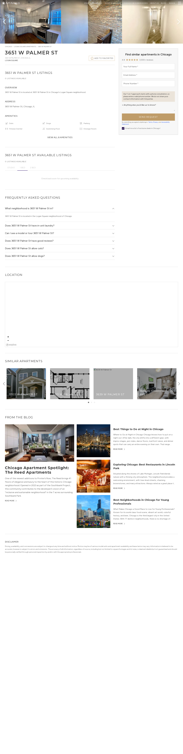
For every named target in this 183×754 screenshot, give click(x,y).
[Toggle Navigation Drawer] (179, 3)
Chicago (8, 46)
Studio (11, 167)
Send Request (148, 117)
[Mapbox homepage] (11, 344)
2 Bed (33, 167)
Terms (150, 122)
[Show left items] (3, 384)
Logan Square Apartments (25, 46)
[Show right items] (179, 384)
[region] (91, 314)
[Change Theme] (3, 2)
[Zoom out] (8, 340)
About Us (154, 3)
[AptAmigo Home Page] (12, 3)
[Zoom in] (8, 337)
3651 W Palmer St (45, 46)
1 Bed (22, 167)
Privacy (155, 122)
